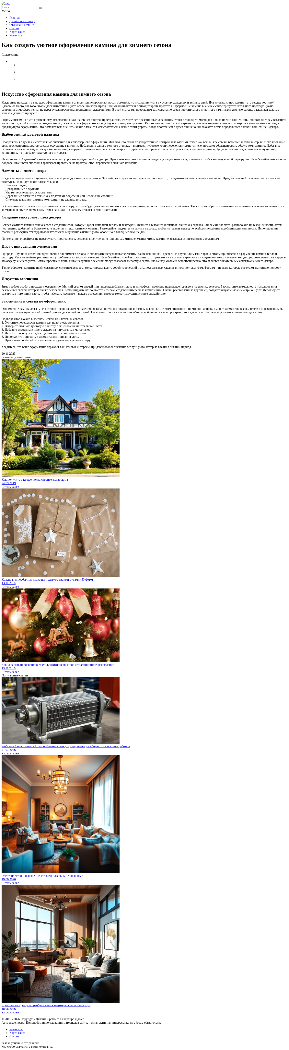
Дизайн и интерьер (22, 21)
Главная (14, 17)
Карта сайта (17, 31)
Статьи (14, 28)
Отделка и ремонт (21, 24)
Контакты (16, 35)
